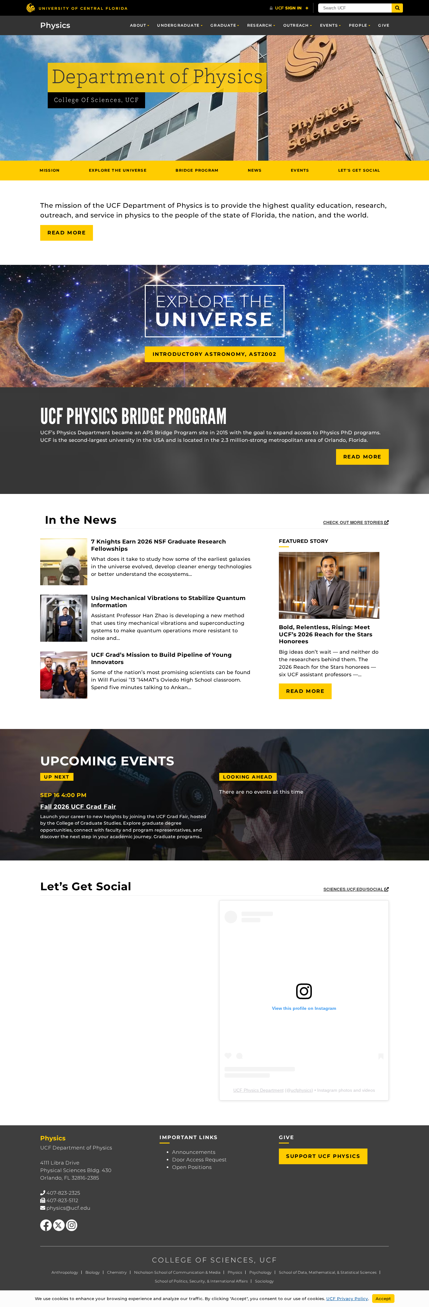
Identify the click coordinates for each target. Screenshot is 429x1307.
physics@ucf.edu (68, 1208)
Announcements (193, 1152)
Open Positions (192, 1167)
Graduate (223, 25)
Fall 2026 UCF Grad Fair (78, 806)
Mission (50, 170)
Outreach (296, 25)
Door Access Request (199, 1160)
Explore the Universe (118, 170)
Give (383, 25)
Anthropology (65, 1272)
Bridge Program (197, 170)
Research (259, 25)
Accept (383, 1298)
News (255, 170)
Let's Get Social (359, 170)
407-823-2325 (63, 1193)
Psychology (260, 1272)
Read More (66, 233)
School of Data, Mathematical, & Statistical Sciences (328, 1272)
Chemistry (117, 1272)
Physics (235, 1272)
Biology (92, 1272)
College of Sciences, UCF (96, 100)
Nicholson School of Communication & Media (177, 1272)
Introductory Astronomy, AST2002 (215, 354)
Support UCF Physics (323, 1156)
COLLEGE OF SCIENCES (203, 1260)
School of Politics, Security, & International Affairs (201, 1281)
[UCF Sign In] (289, 8)
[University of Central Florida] (76, 8)
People (358, 25)
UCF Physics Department (258, 1090)
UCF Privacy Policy (347, 1298)
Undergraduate (178, 25)
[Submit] (397, 8)
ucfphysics (301, 1090)
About (138, 25)
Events (329, 25)
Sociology (264, 1281)
